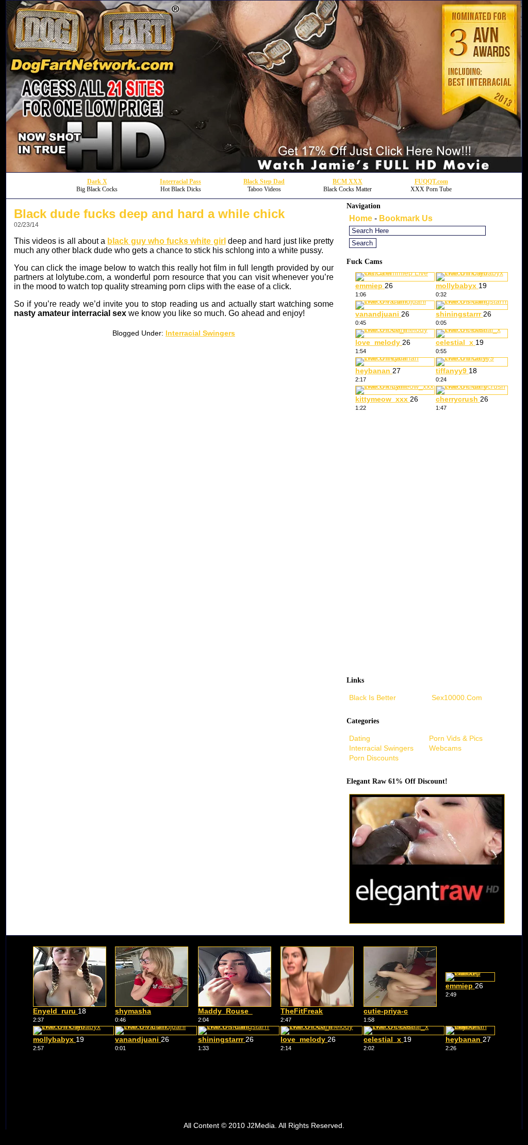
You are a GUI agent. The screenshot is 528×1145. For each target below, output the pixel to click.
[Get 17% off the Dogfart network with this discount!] (264, 169)
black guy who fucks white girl (166, 241)
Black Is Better (372, 697)
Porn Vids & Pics (456, 738)
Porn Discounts (374, 758)
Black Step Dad (264, 181)
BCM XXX (347, 181)
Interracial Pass (180, 181)
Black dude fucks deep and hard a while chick (149, 214)
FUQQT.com (431, 181)
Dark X (97, 181)
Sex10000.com (457, 697)
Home (360, 218)
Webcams (445, 748)
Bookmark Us (406, 218)
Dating (359, 738)
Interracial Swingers (200, 333)
